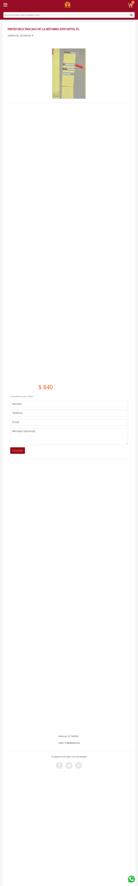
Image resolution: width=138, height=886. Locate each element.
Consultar (17, 450)
